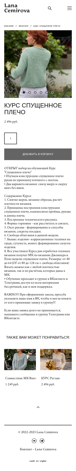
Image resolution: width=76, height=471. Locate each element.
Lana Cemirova (17, 8)
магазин (9, 26)
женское (23, 26)
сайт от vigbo (38, 461)
